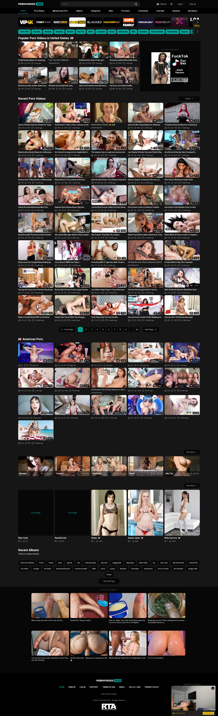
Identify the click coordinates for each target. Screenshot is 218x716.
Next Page (149, 330)
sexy (60, 563)
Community (143, 11)
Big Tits (81, 32)
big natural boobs (63, 569)
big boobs (130, 563)
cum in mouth (163, 569)
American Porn (61, 11)
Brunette (143, 32)
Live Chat (160, 11)
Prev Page (69, 330)
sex (78, 563)
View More (190, 452)
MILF (91, 32)
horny (41, 563)
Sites (111, 11)
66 (137, 330)
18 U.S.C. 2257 (135, 687)
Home (23, 11)
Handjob (59, 32)
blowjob (123, 569)
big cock (104, 563)
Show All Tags (109, 581)
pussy (112, 569)
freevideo (135, 569)
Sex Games (192, 11)
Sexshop (176, 11)
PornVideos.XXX (105, 700)
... (131, 330)
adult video (143, 563)
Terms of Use (108, 687)
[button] (195, 22)
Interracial (123, 32)
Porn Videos (39, 11)
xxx (154, 563)
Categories (95, 11)
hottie (109, 575)
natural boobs (90, 563)
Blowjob (48, 32)
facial (51, 563)
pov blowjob (178, 569)
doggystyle (117, 563)
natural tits (193, 563)
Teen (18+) (24, 32)
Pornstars (125, 11)
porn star (164, 563)
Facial (111, 32)
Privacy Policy (152, 687)
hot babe (47, 569)
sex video (24, 569)
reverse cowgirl (81, 569)
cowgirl (36, 569)
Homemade (172, 32)
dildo (94, 569)
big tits (69, 563)
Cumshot (101, 32)
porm (103, 569)
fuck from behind (27, 563)
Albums (79, 11)
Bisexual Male (157, 32)
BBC (133, 32)
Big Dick (36, 32)
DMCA (122, 687)
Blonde (70, 32)
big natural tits (178, 563)
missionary (148, 569)
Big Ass (185, 32)
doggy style (192, 569)
